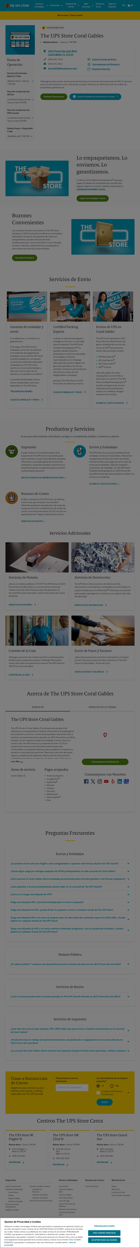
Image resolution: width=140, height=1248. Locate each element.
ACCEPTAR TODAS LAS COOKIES (104, 1240)
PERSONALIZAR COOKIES (104, 1226)
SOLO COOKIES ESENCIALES (104, 1233)
